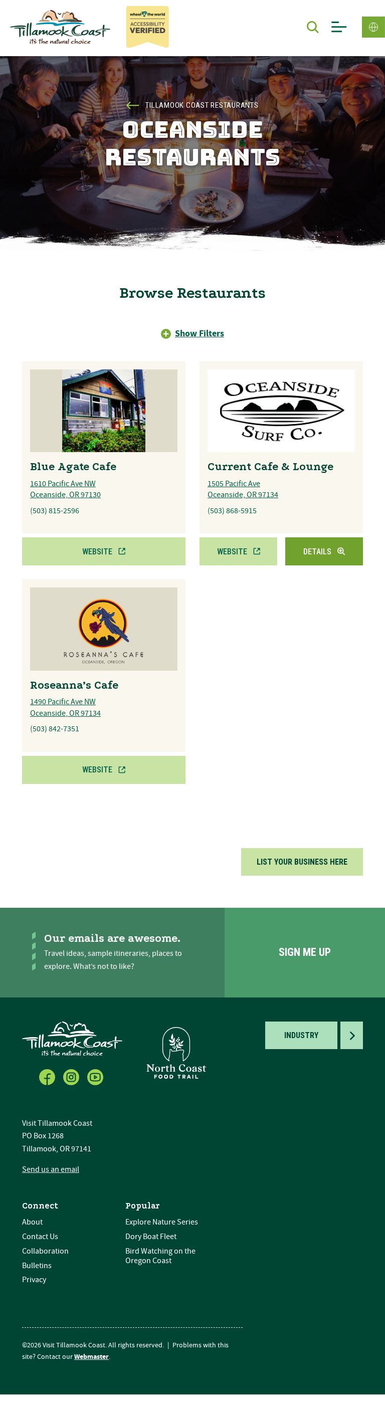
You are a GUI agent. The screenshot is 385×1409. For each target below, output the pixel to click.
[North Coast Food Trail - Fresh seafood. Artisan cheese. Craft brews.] (176, 1052)
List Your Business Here (302, 862)
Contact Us (40, 1237)
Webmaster (91, 1357)
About (32, 1222)
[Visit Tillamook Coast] (60, 27)
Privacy (34, 1280)
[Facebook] (48, 1075)
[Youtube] (96, 1075)
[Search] (313, 27)
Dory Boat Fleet (150, 1237)
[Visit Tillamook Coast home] (72, 1038)
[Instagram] (72, 1075)
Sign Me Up (305, 952)
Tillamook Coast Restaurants (201, 105)
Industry (301, 1035)
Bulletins (37, 1266)
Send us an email (50, 1169)
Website (97, 551)
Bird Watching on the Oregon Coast (160, 1256)
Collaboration (45, 1251)
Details (317, 551)
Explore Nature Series (161, 1222)
